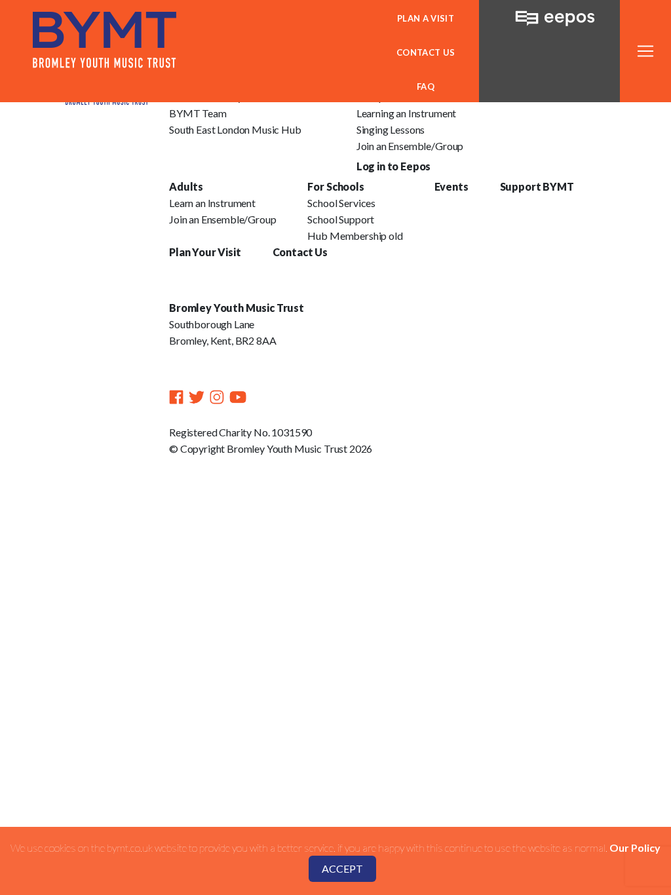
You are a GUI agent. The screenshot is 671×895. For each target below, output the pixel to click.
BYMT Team (198, 113)
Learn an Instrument (212, 203)
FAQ (425, 86)
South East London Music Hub (235, 129)
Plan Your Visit (205, 252)
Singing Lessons (390, 129)
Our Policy (635, 847)
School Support (340, 219)
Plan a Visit (425, 18)
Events (451, 186)
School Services (341, 203)
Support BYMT (537, 186)
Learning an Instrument (406, 113)
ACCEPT (342, 868)
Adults (186, 186)
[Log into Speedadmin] (549, 14)
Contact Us (425, 52)
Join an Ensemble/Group (409, 146)
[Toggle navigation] (645, 51)
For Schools (335, 186)
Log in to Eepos (393, 166)
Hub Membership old (354, 235)
